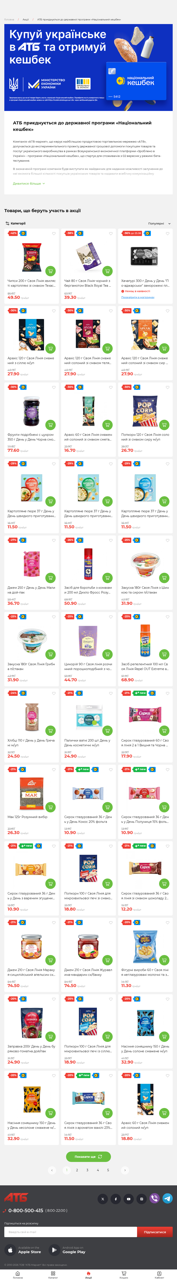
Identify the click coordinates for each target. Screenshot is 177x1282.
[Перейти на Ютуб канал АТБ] (128, 1199)
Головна (9, 19)
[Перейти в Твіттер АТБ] (103, 1199)
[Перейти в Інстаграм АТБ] (141, 1199)
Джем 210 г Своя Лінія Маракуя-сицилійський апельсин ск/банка (31, 974)
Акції (26, 19)
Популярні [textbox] (156, 223)
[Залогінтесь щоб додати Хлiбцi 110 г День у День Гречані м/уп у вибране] (54, 693)
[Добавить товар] (50, 271)
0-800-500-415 (25, 1211)
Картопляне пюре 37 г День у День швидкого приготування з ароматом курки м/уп (31, 516)
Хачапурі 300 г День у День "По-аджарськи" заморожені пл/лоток (145, 285)
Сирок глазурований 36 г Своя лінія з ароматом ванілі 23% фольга (88, 1127)
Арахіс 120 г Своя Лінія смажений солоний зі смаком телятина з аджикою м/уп (87, 363)
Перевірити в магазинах (137, 297)
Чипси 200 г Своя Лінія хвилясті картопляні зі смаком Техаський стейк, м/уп (32, 285)
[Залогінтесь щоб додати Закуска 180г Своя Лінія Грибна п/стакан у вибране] (54, 617)
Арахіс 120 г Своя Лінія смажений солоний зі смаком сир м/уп (145, 363)
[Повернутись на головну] (16, 1197)
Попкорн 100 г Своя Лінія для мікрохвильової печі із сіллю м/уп (87, 1051)
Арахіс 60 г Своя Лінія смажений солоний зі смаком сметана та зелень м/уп (88, 439)
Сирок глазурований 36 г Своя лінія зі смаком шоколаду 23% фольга (145, 898)
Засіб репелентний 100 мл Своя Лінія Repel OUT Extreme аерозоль (145, 669)
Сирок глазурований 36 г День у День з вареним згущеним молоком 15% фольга (31, 898)
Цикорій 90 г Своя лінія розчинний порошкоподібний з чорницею (88, 669)
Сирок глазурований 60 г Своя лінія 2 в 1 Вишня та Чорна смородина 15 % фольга (145, 745)
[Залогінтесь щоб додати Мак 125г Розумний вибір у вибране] (54, 769)
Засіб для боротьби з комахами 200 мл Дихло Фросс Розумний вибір (88, 592)
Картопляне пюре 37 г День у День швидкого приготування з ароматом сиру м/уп (88, 516)
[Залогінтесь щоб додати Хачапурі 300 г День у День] (167, 233)
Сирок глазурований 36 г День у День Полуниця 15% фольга (145, 821)
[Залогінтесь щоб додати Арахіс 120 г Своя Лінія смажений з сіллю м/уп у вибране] (54, 311)
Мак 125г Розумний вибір (27, 817)
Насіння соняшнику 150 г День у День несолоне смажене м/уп (31, 1127)
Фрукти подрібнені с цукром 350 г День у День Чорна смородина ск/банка (31, 439)
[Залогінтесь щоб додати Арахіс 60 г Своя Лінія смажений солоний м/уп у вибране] (167, 1075)
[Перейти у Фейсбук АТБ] (116, 1199)
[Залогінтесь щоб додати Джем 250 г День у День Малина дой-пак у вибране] (54, 540)
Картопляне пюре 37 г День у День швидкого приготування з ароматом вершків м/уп (145, 516)
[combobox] (159, 223)
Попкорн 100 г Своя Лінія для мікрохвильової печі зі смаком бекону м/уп (87, 898)
